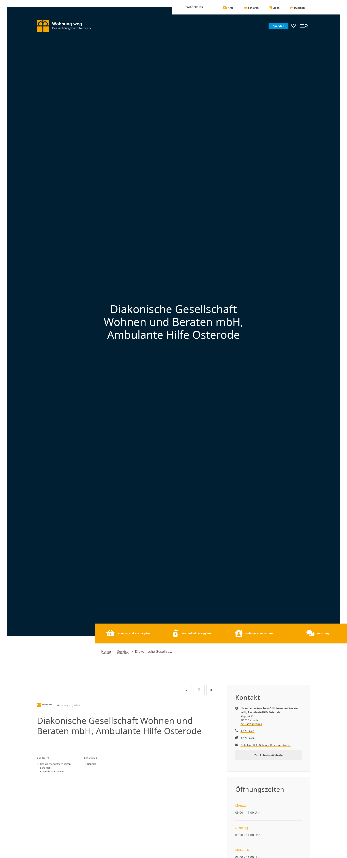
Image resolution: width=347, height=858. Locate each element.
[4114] (186, 690)
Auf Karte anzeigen (251, 723)
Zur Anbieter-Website (268, 755)
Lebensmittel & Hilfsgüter (134, 633)
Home (106, 651)
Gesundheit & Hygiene (196, 633)
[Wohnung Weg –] (67, 26)
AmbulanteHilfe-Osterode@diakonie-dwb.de (266, 745)
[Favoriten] (293, 25)
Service (123, 651)
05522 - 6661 (248, 731)
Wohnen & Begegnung (260, 633)
